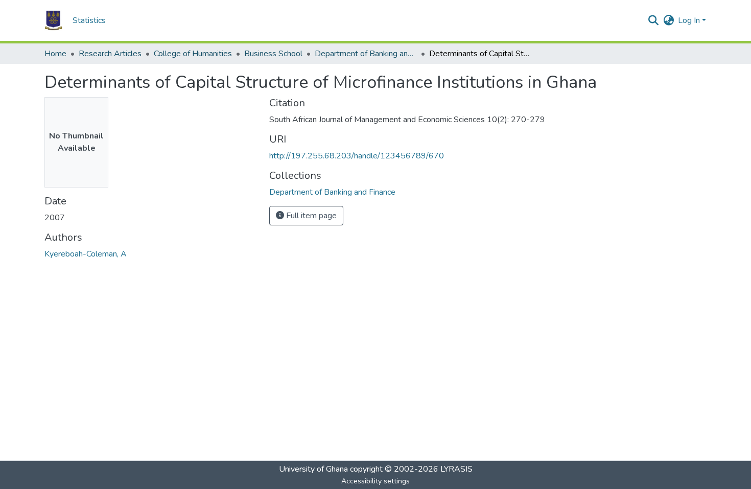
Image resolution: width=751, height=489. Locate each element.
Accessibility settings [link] (375, 481)
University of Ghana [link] (313, 469)
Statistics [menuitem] (89, 20)
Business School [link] (273, 53)
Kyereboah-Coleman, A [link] (85, 254)
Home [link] (55, 53)
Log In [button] (690, 20)
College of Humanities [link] (193, 53)
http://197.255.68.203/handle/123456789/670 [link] (356, 155)
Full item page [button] (310, 215)
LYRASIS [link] (456, 469)
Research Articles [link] (110, 53)
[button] (53, 20)
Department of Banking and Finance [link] (366, 53)
